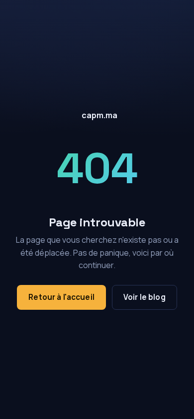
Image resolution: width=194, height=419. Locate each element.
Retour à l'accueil (61, 297)
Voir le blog (144, 297)
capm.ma (99, 115)
